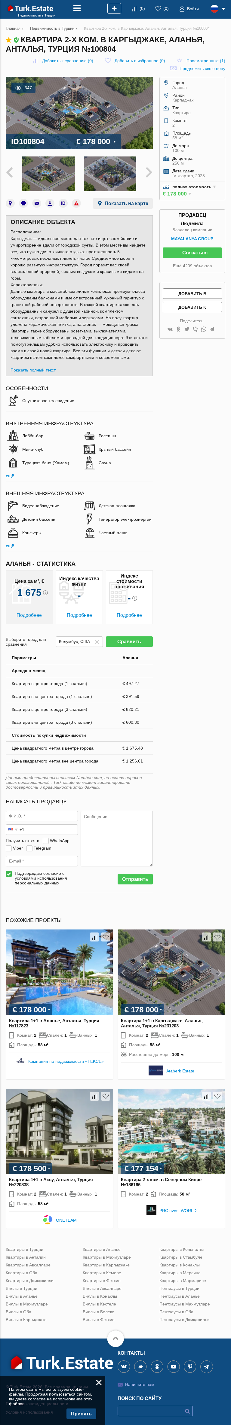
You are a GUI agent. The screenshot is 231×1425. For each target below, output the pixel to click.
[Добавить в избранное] (105, 936)
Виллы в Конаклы (100, 1296)
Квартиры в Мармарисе (182, 1280)
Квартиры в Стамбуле (180, 1257)
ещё (10, 475)
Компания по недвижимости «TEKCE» (66, 1061)
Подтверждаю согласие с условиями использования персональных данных (41, 878)
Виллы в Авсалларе (102, 1288)
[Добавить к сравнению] (94, 936)
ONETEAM (66, 1220)
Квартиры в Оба (21, 1272)
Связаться (195, 252)
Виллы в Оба (18, 1311)
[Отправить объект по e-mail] (36, 203)
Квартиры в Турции (24, 1249)
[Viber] (195, 329)
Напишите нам (139, 1384)
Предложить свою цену (202, 68)
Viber (18, 848)
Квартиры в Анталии (26, 1257)
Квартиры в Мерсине (180, 1272)
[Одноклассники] (178, 329)
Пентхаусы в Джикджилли (184, 1319)
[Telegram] (212, 329)
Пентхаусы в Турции (179, 1288)
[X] (187, 329)
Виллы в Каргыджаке (26, 1319)
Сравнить (129, 641)
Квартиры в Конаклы (179, 1265)
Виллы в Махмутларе (27, 1304)
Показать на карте (126, 203)
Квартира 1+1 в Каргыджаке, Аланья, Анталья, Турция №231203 (162, 1023)
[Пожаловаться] (76, 203)
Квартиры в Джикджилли (30, 1280)
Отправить (135, 879)
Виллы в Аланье (22, 1296)
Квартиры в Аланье (102, 1249)
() (142, 8)
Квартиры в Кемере (102, 1272)
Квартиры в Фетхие (102, 1280)
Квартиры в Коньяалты (181, 1249)
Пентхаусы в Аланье (179, 1296)
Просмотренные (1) (205, 60)
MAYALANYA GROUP (192, 238)
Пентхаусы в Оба (176, 1311)
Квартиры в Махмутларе (107, 1257)
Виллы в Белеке (98, 1311)
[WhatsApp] (204, 329)
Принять (81, 1413)
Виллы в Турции (21, 1288)
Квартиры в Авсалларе (28, 1265)
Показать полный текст (33, 370)
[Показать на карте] (10, 203)
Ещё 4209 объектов (192, 265)
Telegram (42, 848)
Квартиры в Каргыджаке (106, 1265)
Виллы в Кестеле (99, 1304)
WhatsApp (59, 840)
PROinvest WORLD (177, 1210)
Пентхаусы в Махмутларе (184, 1304)
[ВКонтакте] (170, 329)
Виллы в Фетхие (99, 1319)
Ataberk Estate (180, 1071)
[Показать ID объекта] (63, 203)
